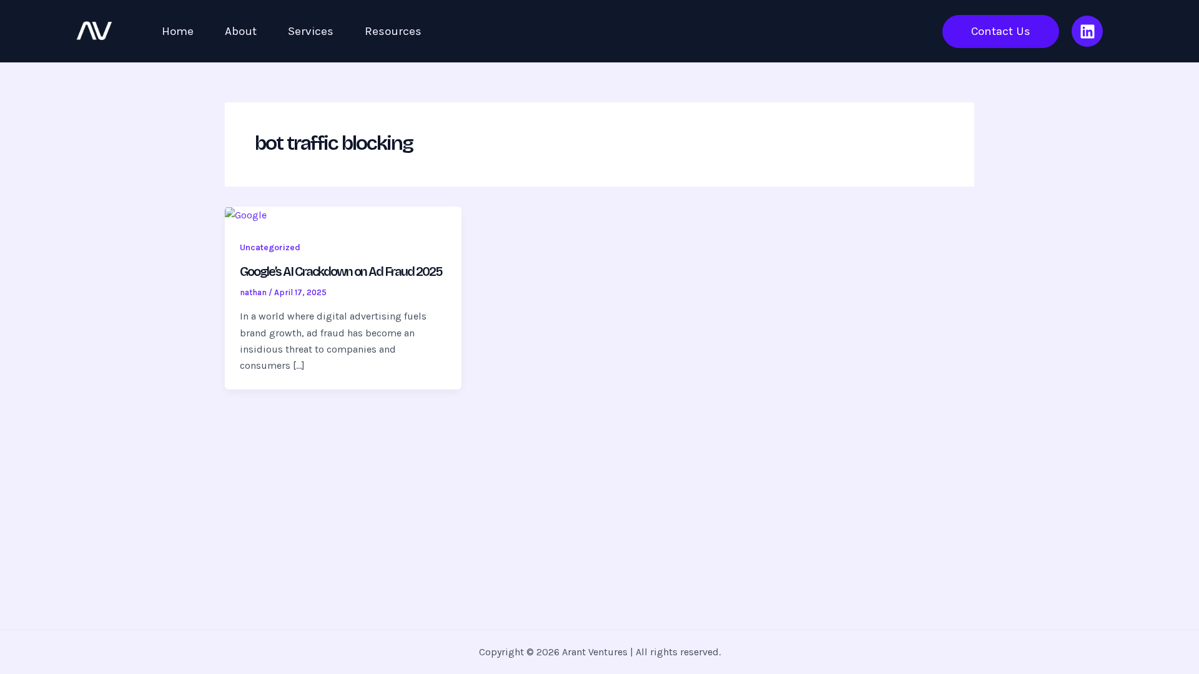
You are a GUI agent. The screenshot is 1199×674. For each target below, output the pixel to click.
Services (310, 31)
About (241, 31)
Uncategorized (270, 247)
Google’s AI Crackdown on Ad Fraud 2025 (341, 271)
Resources (393, 31)
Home (178, 31)
